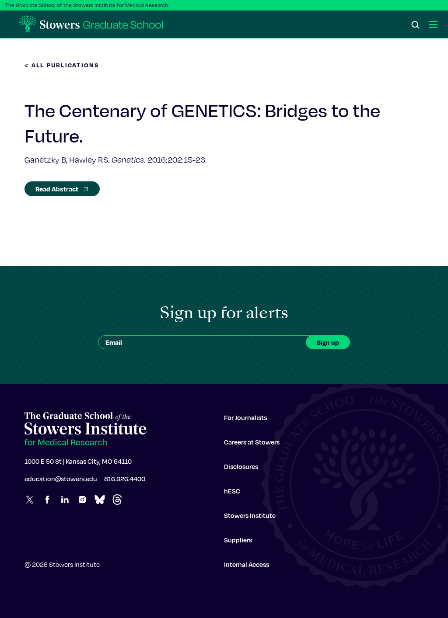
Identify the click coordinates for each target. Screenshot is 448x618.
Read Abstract (56, 189)
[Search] (416, 25)
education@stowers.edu (60, 479)
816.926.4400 (124, 479)
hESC (232, 491)
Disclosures (241, 466)
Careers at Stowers (252, 442)
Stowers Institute (250, 515)
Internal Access (246, 564)
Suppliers (238, 540)
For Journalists (245, 417)
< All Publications (62, 65)
